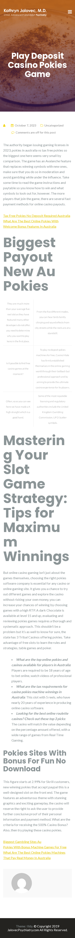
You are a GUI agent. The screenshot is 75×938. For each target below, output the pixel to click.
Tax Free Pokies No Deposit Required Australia (36, 216)
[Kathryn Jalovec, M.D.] (25, 12)
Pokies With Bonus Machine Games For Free (34, 847)
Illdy (29, 926)
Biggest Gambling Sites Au (22, 842)
